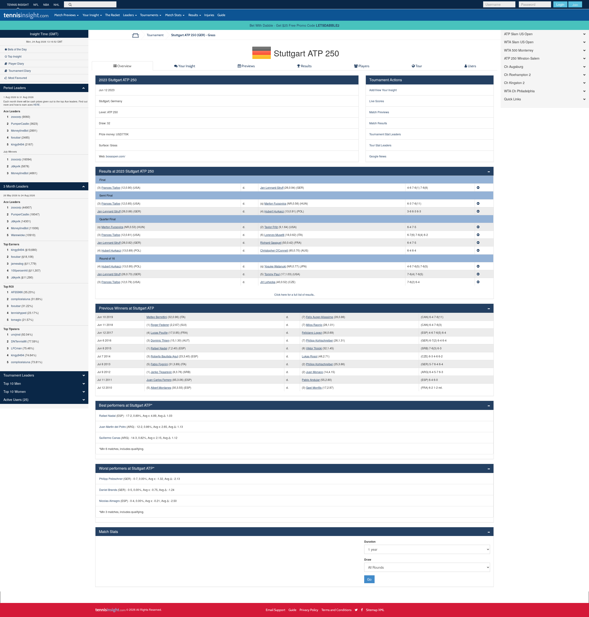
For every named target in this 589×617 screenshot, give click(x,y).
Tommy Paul (272, 274)
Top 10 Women (14, 391)
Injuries (209, 15)
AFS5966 (17, 292)
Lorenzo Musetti (274, 235)
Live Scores (376, 101)
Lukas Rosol (310, 356)
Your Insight (91, 15)
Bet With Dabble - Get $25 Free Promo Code (294, 25)
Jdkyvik (15, 166)
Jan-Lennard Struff (271, 187)
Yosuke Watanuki (275, 266)
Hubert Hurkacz (274, 211)
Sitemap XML (375, 610)
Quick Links (512, 99)
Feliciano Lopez (312, 332)
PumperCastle (20, 123)
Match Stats (173, 15)
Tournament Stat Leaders (385, 134)
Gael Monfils (314, 387)
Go (369, 579)
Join (575, 5)
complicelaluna (20, 299)
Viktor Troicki (314, 348)
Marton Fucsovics (275, 203)
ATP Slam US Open (518, 34)
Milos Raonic (314, 325)
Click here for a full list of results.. (294, 294)
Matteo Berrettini (157, 317)
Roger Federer (160, 325)
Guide (221, 15)
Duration (369, 542)
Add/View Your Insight (383, 90)
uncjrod (15, 334)
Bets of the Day (17, 49)
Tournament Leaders (18, 375)
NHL (56, 4)
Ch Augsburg (513, 66)
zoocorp (16, 117)
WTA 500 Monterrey (518, 50)
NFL (36, 4)
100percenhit (19, 270)
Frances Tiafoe (110, 187)
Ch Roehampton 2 (517, 74)
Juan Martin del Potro (112, 427)
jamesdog (17, 263)
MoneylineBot (19, 130)
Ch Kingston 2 (514, 82)
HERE (36, 104)
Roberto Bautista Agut (164, 356)
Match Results (378, 123)
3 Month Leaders (15, 186)
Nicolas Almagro (109, 501)
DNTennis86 (19, 341)
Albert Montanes (161, 387)
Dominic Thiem (160, 340)
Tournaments (149, 15)
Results (193, 15)
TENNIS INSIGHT (18, 4)
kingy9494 (17, 144)
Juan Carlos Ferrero (159, 380)
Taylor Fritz (271, 227)
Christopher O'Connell (274, 250)
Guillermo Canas (109, 438)
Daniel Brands (108, 490)
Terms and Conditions (336, 610)
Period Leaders (14, 88)
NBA (46, 4)
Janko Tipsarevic (161, 372)
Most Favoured (17, 78)
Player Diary (15, 63)
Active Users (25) (16, 399)
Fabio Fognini (159, 364)
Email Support (275, 610)
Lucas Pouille (159, 332)
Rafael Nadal (159, 348)
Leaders (129, 15)
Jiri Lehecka (267, 282)
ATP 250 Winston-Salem (522, 58)
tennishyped (18, 313)
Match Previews (65, 15)
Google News (377, 156)
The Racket (112, 15)
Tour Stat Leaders (380, 145)
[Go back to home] (137, 35)
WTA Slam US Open (519, 42)
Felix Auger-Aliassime (319, 317)
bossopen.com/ (115, 156)
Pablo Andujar (311, 380)
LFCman (16, 348)
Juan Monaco (314, 372)
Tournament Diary (19, 70)
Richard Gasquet (270, 242)
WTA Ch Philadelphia (519, 91)
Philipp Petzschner (111, 479)
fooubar (16, 137)
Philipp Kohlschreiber (319, 340)
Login (560, 4)
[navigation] (44, 219)
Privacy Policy (309, 610)
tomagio (16, 320)
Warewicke (18, 235)
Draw (367, 560)
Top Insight (14, 56)
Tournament (155, 35)
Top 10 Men (12, 383)
